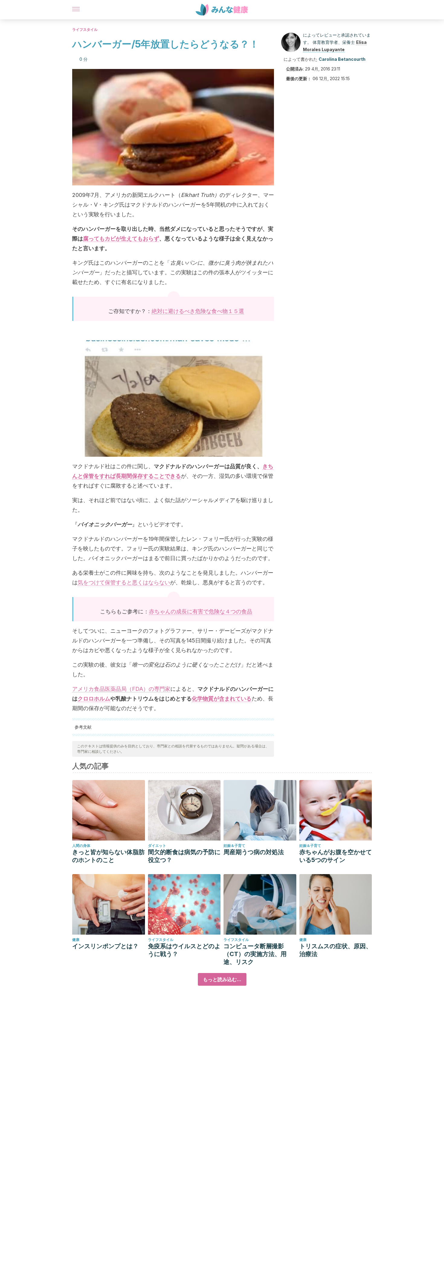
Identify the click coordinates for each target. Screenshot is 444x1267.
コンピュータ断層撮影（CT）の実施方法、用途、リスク (255, 953)
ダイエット (157, 845)
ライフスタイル (85, 29)
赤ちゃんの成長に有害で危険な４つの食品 (200, 611)
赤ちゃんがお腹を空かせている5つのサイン (335, 856)
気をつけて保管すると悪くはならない (124, 582)
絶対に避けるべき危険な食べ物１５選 (198, 311)
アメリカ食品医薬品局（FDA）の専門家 (121, 689)
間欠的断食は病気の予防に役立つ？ (184, 856)
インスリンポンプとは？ (105, 946)
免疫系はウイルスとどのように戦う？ (184, 950)
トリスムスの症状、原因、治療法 (335, 950)
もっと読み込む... (222, 979)
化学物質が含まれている (222, 698)
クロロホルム (94, 698)
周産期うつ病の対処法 (254, 852)
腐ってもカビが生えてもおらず (121, 238)
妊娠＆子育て (234, 845)
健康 (75, 939)
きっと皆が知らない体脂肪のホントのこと (108, 856)
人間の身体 (81, 845)
